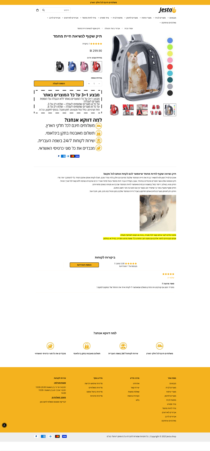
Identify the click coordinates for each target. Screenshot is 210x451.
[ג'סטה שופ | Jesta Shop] (167, 10)
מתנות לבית (117, 17)
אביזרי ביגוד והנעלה (112, 28)
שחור (60, 66)
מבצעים (173, 17)
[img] (168, 274)
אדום (96, 66)
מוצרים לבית (160, 17)
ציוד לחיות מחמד (89, 17)
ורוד (84, 66)
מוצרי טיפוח (146, 17)
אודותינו (136, 383)
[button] (37, 10)
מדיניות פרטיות (96, 396)
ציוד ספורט (104, 17)
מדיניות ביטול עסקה (95, 391)
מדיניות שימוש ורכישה (94, 383)
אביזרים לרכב (54, 17)
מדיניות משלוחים (96, 387)
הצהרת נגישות (133, 396)
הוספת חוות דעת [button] (84, 265)
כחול (72, 66)
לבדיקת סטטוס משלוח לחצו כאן (53, 401)
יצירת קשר (135, 387)
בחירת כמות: (96, 78)
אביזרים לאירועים (71, 17)
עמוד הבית (129, 28)
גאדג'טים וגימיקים (169, 22)
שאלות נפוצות (133, 391)
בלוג (137, 400)
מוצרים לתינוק (132, 17)
